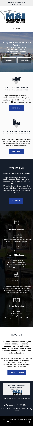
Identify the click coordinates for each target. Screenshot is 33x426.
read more (16, 108)
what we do (10, 398)
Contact (27, 398)
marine (9, 60)
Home (4, 398)
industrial (24, 60)
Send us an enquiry (16, 372)
